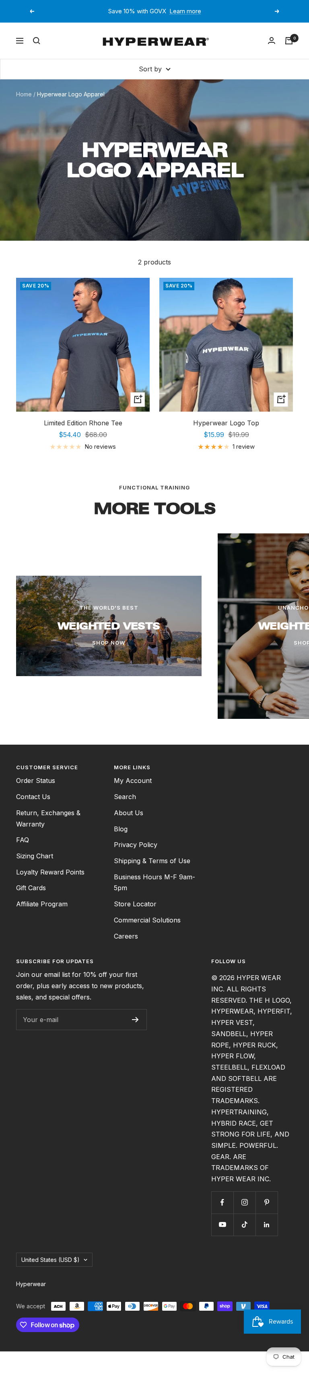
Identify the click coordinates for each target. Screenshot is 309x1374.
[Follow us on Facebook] (222, 1202)
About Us (128, 813)
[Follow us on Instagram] (244, 1202)
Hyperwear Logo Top (226, 423)
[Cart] (289, 40)
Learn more (185, 11)
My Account (133, 781)
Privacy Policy (135, 845)
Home (24, 94)
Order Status (35, 781)
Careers (126, 936)
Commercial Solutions (147, 920)
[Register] (135, 1019)
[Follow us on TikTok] (244, 1225)
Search (125, 797)
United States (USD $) (50, 1259)
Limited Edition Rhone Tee (83, 423)
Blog (121, 829)
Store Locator (135, 904)
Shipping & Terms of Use (152, 861)
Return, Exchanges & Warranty (48, 818)
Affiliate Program (42, 904)
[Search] (36, 40)
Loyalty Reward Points (50, 872)
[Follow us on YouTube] (222, 1225)
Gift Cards (31, 888)
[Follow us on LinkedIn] (266, 1225)
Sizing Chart (34, 856)
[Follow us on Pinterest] (266, 1202)
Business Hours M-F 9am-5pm (154, 882)
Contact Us (33, 797)
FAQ (22, 840)
